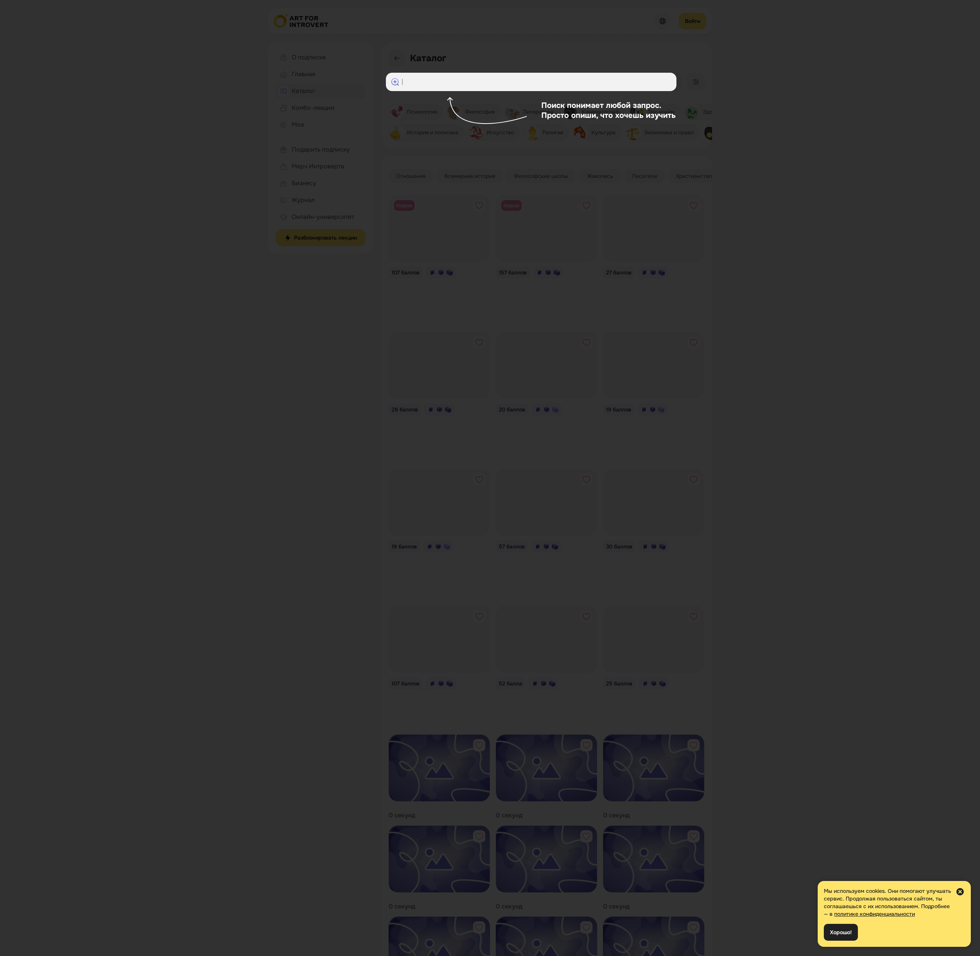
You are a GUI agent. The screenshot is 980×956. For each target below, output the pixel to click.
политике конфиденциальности (874, 913)
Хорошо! (841, 932)
